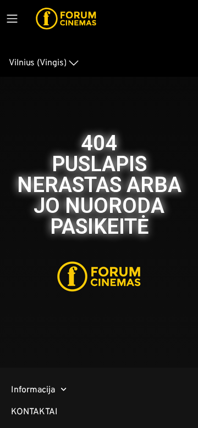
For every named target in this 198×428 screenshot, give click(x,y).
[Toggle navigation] (12, 18)
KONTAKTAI (34, 411)
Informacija (33, 389)
